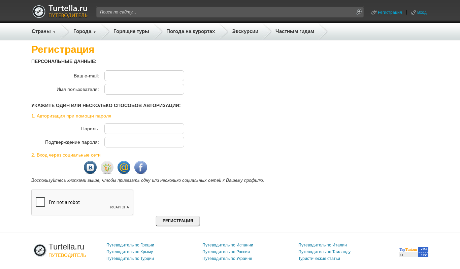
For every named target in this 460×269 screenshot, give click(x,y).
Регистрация (390, 12)
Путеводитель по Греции (130, 245)
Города (82, 31)
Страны (41, 31)
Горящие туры (131, 31)
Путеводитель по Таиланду (324, 251)
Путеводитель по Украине (227, 258)
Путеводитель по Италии (322, 245)
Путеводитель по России (226, 251)
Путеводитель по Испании (227, 245)
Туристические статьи (319, 258)
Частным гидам (294, 31)
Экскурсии (245, 31)
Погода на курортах (190, 31)
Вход (422, 12)
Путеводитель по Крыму (129, 251)
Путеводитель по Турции (130, 258)
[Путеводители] (60, 16)
